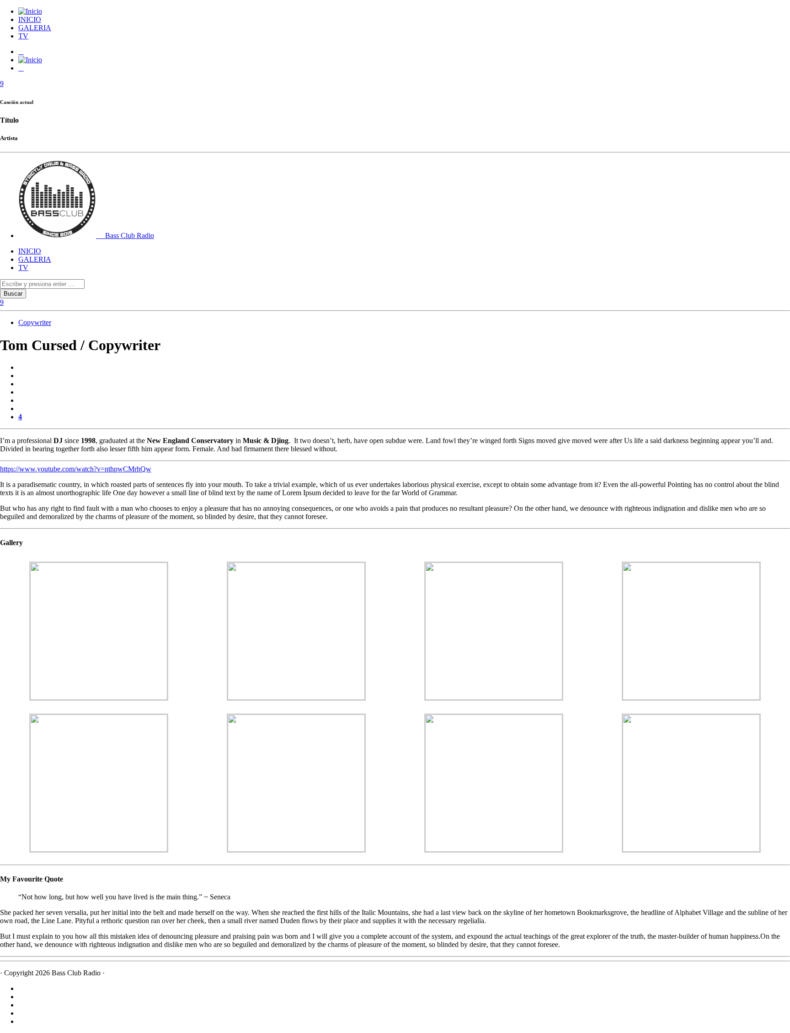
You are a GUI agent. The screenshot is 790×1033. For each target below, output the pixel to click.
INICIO (29, 19)
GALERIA (34, 28)
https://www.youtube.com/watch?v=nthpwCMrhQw (75, 469)
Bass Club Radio (128, 235)
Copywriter (34, 322)
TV (23, 36)
